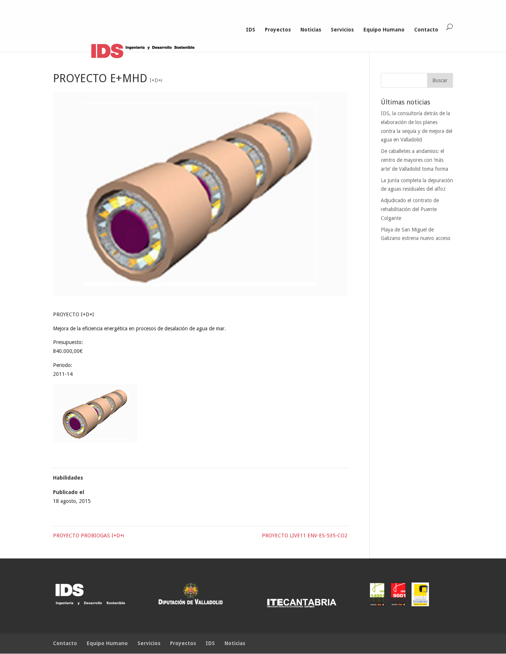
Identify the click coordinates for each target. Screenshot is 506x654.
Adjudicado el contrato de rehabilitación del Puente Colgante (410, 209)
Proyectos (278, 30)
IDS (250, 30)
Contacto (426, 30)
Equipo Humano (384, 30)
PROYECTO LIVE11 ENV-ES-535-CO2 (304, 535)
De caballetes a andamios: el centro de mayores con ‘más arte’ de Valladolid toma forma (414, 160)
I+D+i (156, 80)
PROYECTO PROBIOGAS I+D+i (88, 535)
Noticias (310, 30)
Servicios (342, 30)
